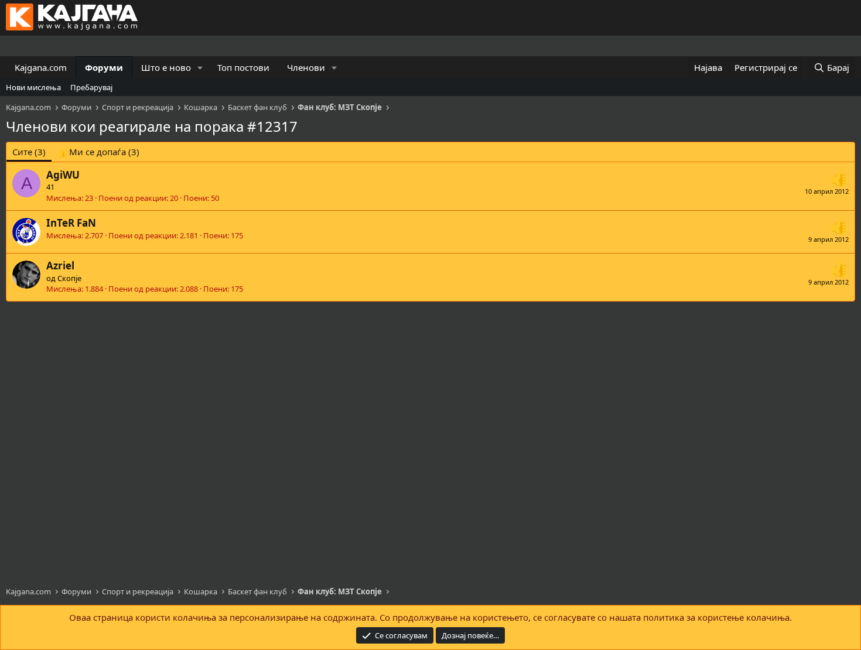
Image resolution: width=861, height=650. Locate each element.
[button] (200, 67)
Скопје (69, 278)
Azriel (60, 265)
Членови (306, 67)
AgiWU (63, 175)
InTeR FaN (71, 223)
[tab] (98, 152)
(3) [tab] (29, 152)
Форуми (104, 67)
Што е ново (166, 67)
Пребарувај (91, 87)
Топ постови (243, 67)
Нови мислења (33, 87)
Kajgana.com (41, 67)
